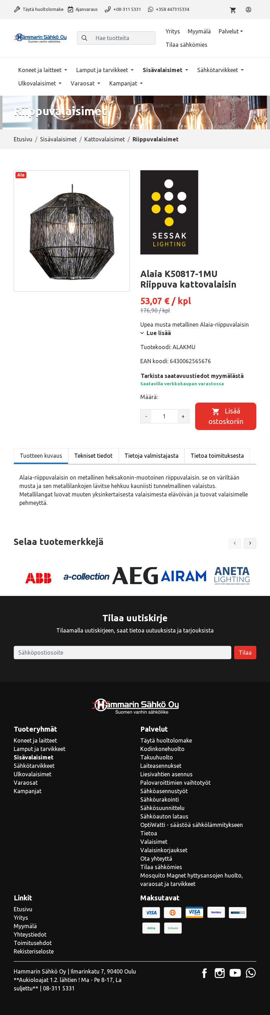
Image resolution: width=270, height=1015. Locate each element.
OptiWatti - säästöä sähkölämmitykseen (191, 825)
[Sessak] (169, 212)
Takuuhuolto (156, 757)
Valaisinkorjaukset (163, 850)
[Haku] (84, 38)
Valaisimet (153, 842)
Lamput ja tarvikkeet (102, 70)
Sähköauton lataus (164, 816)
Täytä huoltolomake (42, 9)
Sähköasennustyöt (164, 791)
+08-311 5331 (126, 9)
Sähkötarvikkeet (218, 70)
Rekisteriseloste (34, 951)
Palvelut (229, 31)
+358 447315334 (172, 9)
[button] (250, 543)
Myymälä (199, 31)
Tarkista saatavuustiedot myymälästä (192, 376)
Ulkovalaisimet (37, 83)
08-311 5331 (59, 988)
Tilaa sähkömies (186, 44)
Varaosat (83, 83)
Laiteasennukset (160, 766)
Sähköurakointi (159, 799)
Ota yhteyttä (156, 858)
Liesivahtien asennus (166, 774)
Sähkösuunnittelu (162, 808)
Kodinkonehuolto (162, 749)
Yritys (173, 31)
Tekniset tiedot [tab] (93, 455)
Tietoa (148, 833)
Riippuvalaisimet (156, 139)
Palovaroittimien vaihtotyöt (175, 782)
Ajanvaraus (86, 9)
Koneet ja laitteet (40, 70)
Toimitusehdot (33, 943)
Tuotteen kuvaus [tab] (41, 455)
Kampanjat (124, 83)
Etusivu (23, 139)
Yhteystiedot (30, 934)
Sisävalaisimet (163, 70)
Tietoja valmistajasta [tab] (151, 455)
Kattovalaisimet (104, 139)
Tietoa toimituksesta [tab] (217, 455)
